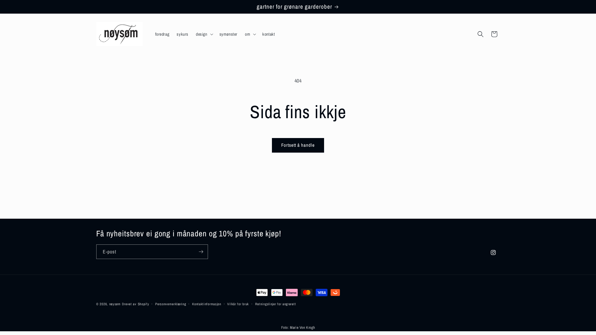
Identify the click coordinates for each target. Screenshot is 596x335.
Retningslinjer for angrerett (275, 304)
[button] (204, 34)
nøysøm (115, 304)
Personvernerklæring (170, 304)
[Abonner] (201, 251)
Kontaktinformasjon (206, 304)
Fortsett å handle (298, 145)
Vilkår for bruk (238, 304)
